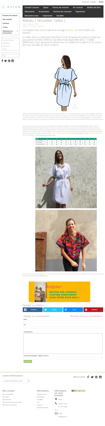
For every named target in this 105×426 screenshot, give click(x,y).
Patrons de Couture (10, 15)
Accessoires (44, 11)
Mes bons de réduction (10, 405)
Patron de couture (60, 7)
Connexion (85, 2)
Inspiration (47, 15)
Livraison (39, 405)
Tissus (5, 27)
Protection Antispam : (36, 356)
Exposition (80, 11)
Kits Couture (7, 19)
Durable (60, 15)
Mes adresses (7, 399)
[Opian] (10, 7)
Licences (6, 23)
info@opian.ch (62, 417)
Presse (5, 49)
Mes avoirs (6, 397)
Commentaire (28, 332)
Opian (45, 7)
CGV (38, 402)
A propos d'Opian (8, 40)
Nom (25, 319)
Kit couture (78, 7)
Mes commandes (8, 394)
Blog (4, 56)
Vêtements (30, 11)
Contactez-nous (42, 394)
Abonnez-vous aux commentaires (86, 316)
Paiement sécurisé (42, 407)
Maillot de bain (94, 7)
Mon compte (8, 390)
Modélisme (6, 43)
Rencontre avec (32, 15)
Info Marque (40, 397)
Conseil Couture (32, 7)
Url (25, 325)
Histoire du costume (62, 11)
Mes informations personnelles (12, 402)
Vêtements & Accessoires (8, 32)
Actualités (40, 399)
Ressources (6, 46)
